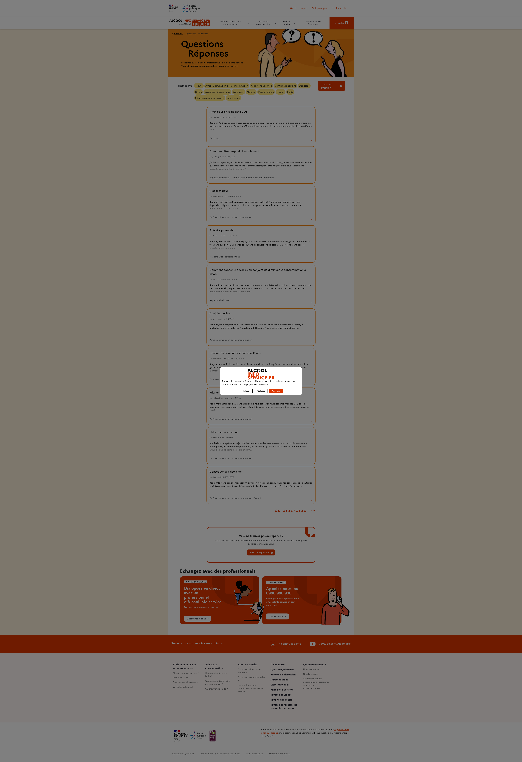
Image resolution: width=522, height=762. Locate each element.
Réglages (261, 391)
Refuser (246, 391)
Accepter (276, 391)
